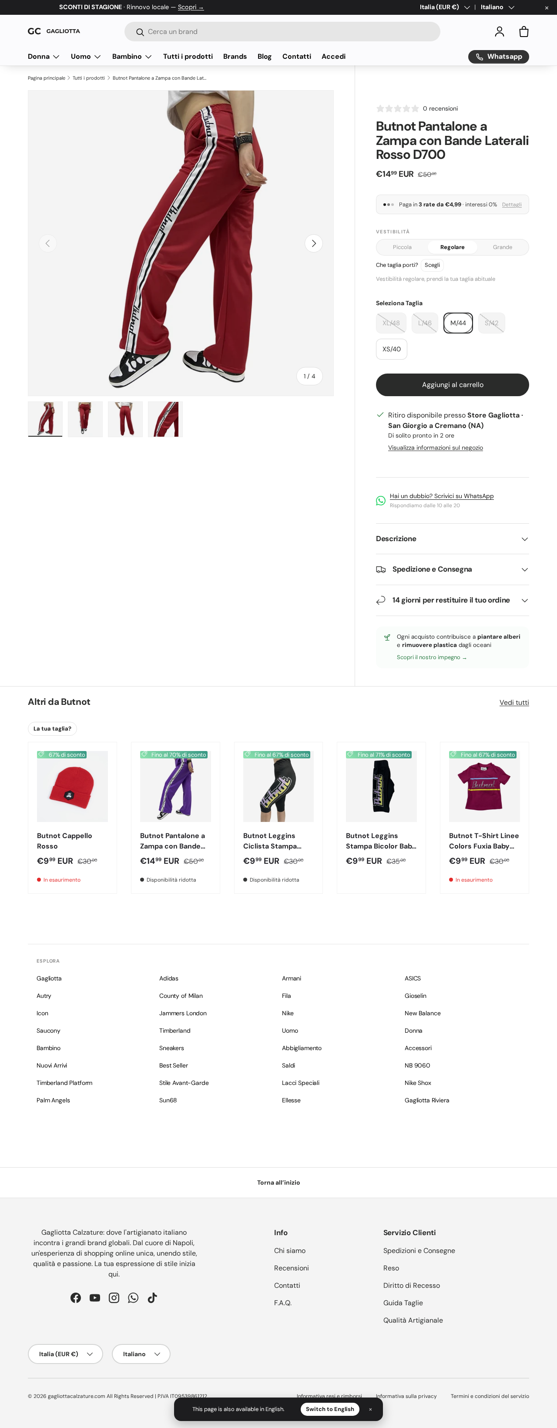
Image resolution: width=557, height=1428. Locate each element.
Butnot (75, 702)
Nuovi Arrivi (52, 1065)
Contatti (296, 56)
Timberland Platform (64, 1083)
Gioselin (415, 996)
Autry (44, 996)
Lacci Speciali (300, 1083)
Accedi (334, 56)
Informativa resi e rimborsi (329, 1396)
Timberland (175, 1030)
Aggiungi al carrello (452, 384)
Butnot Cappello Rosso (64, 841)
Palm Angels (53, 1100)
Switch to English (330, 1409)
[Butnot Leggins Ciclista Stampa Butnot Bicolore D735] (278, 786)
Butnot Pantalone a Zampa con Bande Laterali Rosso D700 (160, 78)
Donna (39, 56)
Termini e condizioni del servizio (490, 1396)
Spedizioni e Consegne (419, 1250)
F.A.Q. (283, 1302)
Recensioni (291, 1268)
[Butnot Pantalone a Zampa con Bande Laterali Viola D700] (175, 786)
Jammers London (183, 1013)
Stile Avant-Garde (184, 1083)
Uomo (81, 56)
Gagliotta (49, 978)
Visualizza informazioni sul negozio (435, 447)
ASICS (413, 978)
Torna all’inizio (278, 1182)
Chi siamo (289, 1250)
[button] (524, 31)
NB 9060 (417, 1065)
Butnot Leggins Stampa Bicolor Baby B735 (381, 846)
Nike (287, 1013)
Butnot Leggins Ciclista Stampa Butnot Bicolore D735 (270, 851)
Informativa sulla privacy (406, 1396)
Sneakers (171, 1048)
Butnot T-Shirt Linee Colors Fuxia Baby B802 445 (484, 846)
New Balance (422, 1013)
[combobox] (282, 31)
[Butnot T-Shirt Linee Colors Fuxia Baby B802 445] (484, 786)
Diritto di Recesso (411, 1285)
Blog (265, 56)
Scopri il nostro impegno (429, 657)
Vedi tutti (514, 702)
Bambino (127, 56)
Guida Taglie (403, 1302)
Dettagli (512, 204)
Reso (391, 1268)
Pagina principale (46, 78)
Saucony (48, 1030)
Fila (286, 996)
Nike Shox (418, 1083)
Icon (42, 1013)
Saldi (288, 1065)
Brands (235, 56)
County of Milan (181, 996)
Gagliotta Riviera (427, 1100)
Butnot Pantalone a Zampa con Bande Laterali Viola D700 (172, 846)
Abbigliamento (302, 1048)
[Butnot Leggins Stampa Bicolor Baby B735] (381, 786)
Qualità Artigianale (413, 1320)
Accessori (418, 1048)
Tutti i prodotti (188, 56)
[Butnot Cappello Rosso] (72, 786)
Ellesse (291, 1100)
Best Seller (173, 1065)
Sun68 (168, 1100)
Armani (291, 978)
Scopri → (191, 7)
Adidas (168, 978)
